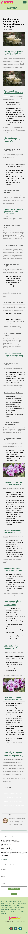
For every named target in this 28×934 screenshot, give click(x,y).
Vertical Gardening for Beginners (10, 790)
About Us (3, 913)
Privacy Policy (17, 905)
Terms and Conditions (6, 907)
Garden (8, 608)
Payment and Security (21, 903)
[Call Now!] (15, 8)
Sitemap (2, 859)
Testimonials (9, 901)
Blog (6, 859)
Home (2, 901)
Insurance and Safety (6, 911)
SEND (14, 894)
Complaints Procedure (6, 905)
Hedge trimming (6, 96)
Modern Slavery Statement (7, 903)
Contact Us (19, 901)
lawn (4, 253)
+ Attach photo (14, 888)
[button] (24, 2)
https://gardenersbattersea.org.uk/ (10, 851)
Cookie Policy (4, 909)
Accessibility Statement (14, 909)
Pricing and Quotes (18, 907)
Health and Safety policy (19, 911)
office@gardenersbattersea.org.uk (11, 849)
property (19, 235)
